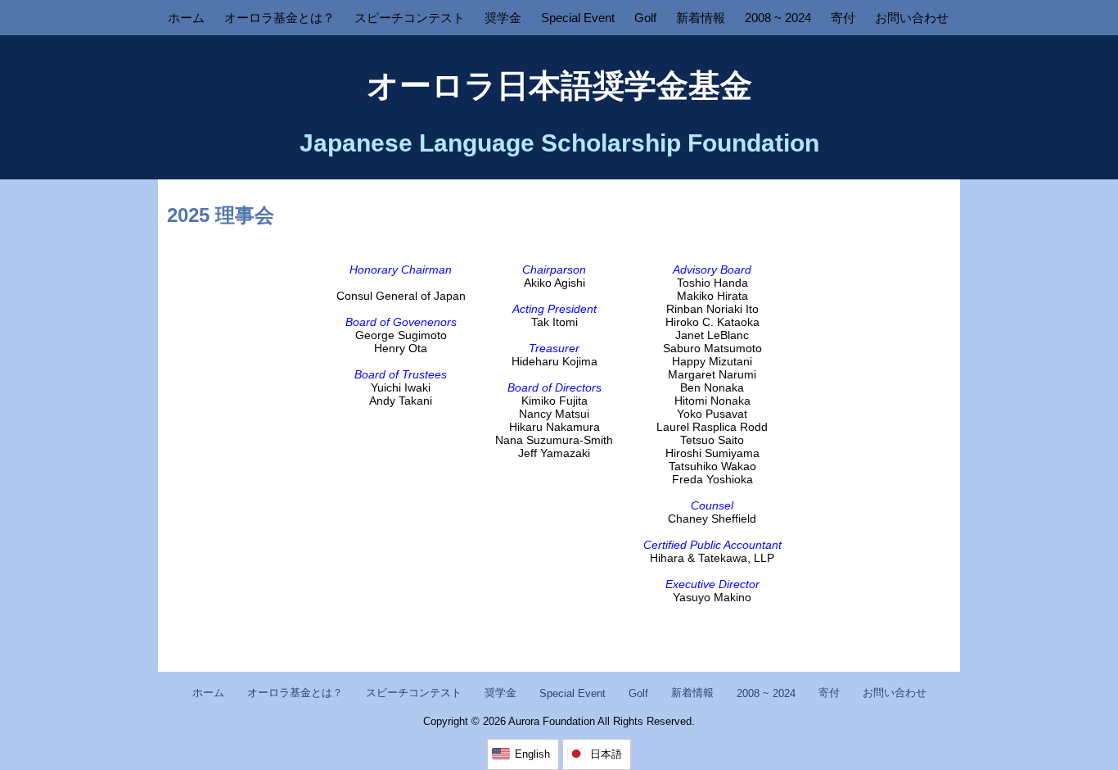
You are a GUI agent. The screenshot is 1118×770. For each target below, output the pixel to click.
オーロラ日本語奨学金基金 (559, 85)
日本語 (606, 754)
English (532, 754)
